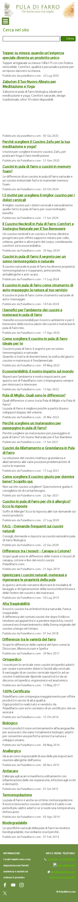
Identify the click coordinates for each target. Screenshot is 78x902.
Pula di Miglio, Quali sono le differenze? (34, 396)
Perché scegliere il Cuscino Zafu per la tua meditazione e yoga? (36, 144)
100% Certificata (16, 691)
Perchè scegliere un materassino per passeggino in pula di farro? (31, 425)
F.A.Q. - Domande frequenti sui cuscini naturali (32, 529)
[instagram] (21, 885)
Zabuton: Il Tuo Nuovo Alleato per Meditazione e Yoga (29, 84)
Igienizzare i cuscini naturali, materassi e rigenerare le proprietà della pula (34, 577)
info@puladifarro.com (63, 872)
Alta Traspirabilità (16, 604)
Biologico (9, 723)
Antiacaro (10, 771)
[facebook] (4, 885)
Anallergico (11, 751)
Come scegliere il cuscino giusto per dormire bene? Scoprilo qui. (38, 479)
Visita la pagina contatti (62, 877)
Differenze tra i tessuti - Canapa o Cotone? (36, 551)
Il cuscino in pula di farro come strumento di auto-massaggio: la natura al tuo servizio (37, 288)
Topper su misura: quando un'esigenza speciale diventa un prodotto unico (33, 55)
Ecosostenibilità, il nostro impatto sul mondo (38, 372)
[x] (4, 893)
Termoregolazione (17, 795)
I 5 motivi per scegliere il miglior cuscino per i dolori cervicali (38, 197)
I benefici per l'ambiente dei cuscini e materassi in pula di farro (32, 312)
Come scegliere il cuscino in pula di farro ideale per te (34, 341)
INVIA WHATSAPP (66, 865)
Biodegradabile (14, 823)
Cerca (70, 38)
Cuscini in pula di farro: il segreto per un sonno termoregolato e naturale (34, 259)
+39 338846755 (66, 859)
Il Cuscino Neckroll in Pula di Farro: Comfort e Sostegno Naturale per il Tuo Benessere (38, 226)
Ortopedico (11, 660)
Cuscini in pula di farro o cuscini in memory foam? (36, 169)
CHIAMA (51, 859)
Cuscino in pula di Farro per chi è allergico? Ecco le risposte (36, 504)
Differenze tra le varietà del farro (29, 640)
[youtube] (13, 885)
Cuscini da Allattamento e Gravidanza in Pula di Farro (38, 450)
